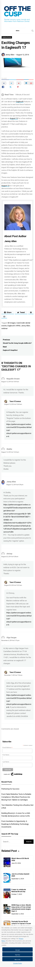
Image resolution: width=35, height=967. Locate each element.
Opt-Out (17, 955)
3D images (12, 323)
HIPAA (18, 326)
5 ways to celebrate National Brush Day (18, 890)
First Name (5, 755)
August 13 (14, 118)
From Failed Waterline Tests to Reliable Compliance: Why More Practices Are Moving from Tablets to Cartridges (16, 797)
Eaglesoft (19, 102)
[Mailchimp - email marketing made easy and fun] (13, 775)
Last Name (5, 762)
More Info (17, 959)
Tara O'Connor (15, 401)
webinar (4, 328)
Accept (17, 950)
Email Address (7, 747)
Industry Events (6, 37)
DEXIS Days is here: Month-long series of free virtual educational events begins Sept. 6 (21, 908)
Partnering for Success (10, 789)
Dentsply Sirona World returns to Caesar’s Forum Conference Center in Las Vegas (21, 924)
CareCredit (20, 323)
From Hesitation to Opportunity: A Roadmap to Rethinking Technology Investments (15, 824)
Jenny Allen (9, 55)
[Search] (33, 30)
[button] (17, 30)
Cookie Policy (17, 963)
